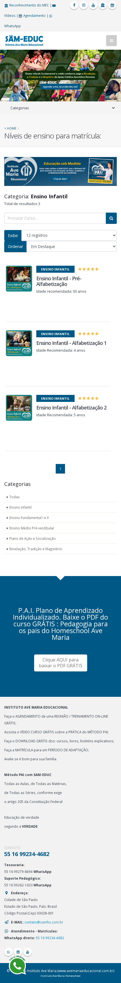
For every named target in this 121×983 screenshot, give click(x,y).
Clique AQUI (60, 178)
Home (11, 128)
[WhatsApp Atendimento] (8, 952)
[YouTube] (27, 952)
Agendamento (34, 15)
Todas (14, 497)
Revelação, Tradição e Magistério (35, 549)
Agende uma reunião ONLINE (60, 86)
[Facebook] (74, 5)
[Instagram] (83, 5)
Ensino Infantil (20, 507)
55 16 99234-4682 (50, 938)
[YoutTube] (93, 5)
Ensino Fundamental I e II (29, 517)
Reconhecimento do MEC (28, 5)
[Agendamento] (112, 5)
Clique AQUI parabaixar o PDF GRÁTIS (60, 663)
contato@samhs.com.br (43, 922)
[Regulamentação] (102, 5)
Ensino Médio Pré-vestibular (31, 528)
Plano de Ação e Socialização (32, 538)
